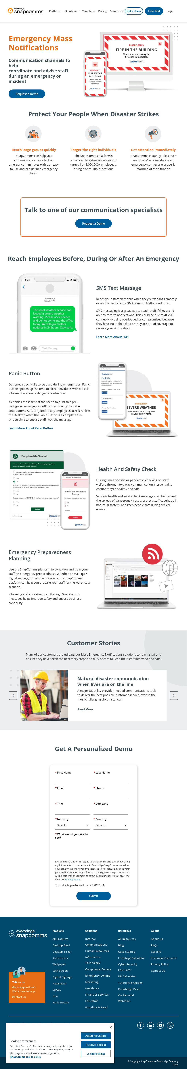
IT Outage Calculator (131, 958)
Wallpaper (59, 964)
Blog (121, 945)
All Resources (127, 939)
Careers (156, 951)
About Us (157, 939)
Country (100, 819)
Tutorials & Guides (130, 982)
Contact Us (19, 997)
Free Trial (154, 10)
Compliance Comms (98, 969)
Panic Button (60, 1002)
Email (59, 788)
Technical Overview (163, 958)
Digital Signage (62, 977)
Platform (54, 11)
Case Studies (126, 951)
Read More (85, 709)
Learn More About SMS (112, 337)
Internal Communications (96, 941)
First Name (63, 772)
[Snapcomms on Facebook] (140, 1025)
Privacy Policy (72, 879)
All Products (60, 939)
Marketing (92, 982)
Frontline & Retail (96, 1007)
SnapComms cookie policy (25, 1056)
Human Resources (97, 951)
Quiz (55, 996)
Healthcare (92, 988)
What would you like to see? (71, 836)
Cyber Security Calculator (127, 967)
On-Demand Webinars (126, 998)
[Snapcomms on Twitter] (170, 1025)
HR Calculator (127, 976)
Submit (93, 896)
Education (91, 1001)
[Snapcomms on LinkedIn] (150, 1025)
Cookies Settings (96, 1053)
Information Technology (93, 960)
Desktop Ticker (62, 951)
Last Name (102, 772)
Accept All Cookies (95, 1035)
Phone (99, 788)
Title (59, 803)
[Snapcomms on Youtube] (160, 1025)
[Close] (111, 1027)
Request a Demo (27, 94)
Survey (56, 990)
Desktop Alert (61, 945)
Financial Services (97, 994)
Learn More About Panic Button (31, 428)
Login (170, 11)
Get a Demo (134, 10)
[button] (13, 695)
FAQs (154, 945)
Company (101, 803)
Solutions (71, 11)
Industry (61, 819)
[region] (60, 1043)
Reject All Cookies (96, 1044)
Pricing (102, 11)
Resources (116, 11)
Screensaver (60, 958)
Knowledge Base (129, 989)
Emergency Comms (97, 975)
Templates (88, 11)
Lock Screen (60, 970)
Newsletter (59, 983)
